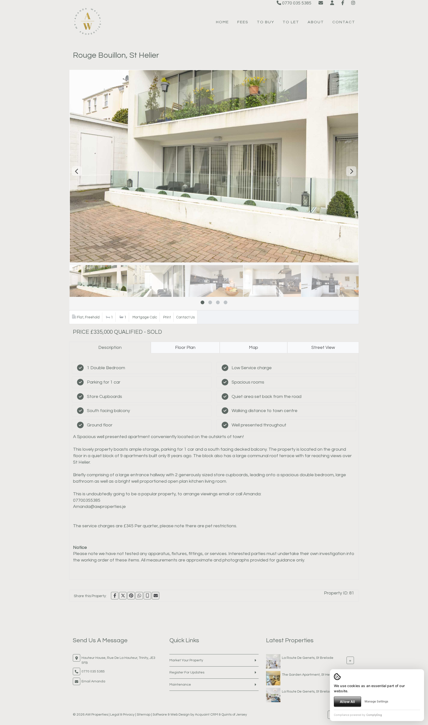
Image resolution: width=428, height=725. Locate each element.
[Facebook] (342, 3)
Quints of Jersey (234, 714)
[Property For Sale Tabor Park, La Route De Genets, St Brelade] (273, 661)
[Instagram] (353, 3)
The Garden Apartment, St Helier (308, 674)
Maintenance (180, 684)
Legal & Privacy (122, 714)
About (316, 22)
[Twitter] (123, 595)
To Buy (265, 22)
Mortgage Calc (145, 317)
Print (167, 317)
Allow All (347, 701)
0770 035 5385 (296, 3)
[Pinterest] (131, 595)
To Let (291, 22)
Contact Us (185, 317)
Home (222, 22)
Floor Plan (185, 347)
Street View (323, 347)
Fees (242, 22)
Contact (343, 22)
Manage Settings (376, 701)
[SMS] (147, 595)
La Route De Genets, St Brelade (307, 657)
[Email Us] (321, 3)
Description (110, 347)
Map (253, 347)
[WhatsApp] (139, 595)
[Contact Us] (332, 3)
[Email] (155, 595)
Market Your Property (186, 660)
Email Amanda (93, 681)
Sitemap (143, 714)
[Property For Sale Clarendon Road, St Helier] (273, 678)
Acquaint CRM (206, 714)
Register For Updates (186, 672)
